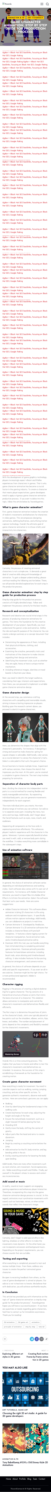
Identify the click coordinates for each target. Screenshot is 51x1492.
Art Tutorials (35, 18)
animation (35, 1322)
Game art (23, 1410)
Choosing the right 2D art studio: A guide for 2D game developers (24, 1414)
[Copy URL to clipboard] (46, 1339)
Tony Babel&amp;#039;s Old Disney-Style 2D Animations (25, 1464)
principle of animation (13, 1327)
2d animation (9, 1322)
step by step (30, 1327)
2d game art (23, 1322)
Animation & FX (16, 18)
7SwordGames (16, 1488)
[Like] (5, 1339)
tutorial (41, 1327)
